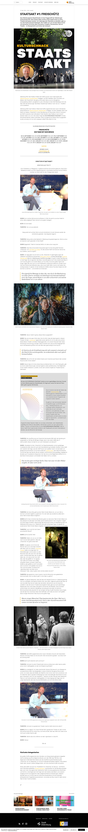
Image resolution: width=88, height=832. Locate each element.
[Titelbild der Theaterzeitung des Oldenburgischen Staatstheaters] (65, 801)
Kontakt (50, 818)
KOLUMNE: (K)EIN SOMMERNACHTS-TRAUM (64, 809)
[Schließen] (86, 830)
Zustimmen (81, 829)
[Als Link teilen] (20, 785)
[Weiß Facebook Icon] (23, 824)
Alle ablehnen (73, 829)
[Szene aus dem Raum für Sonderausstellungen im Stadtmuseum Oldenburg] (44, 801)
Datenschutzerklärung (12, 830)
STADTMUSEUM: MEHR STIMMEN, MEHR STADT (42, 809)
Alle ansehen (71, 793)
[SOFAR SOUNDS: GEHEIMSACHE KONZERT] (23, 801)
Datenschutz (44, 818)
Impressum (38, 818)
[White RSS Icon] (19, 824)
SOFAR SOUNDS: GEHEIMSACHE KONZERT (22, 809)
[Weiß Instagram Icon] (26, 824)
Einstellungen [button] (66, 829)
